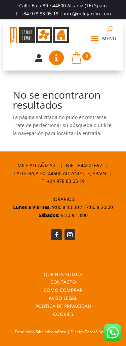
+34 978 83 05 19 (39, 13)
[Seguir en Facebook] (56, 234)
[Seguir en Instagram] (70, 234)
